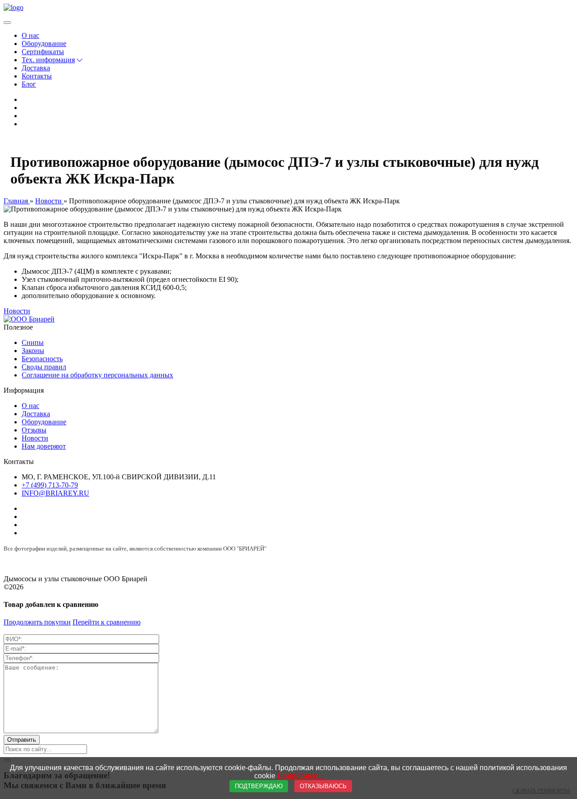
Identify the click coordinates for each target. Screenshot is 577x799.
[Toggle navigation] (7, 22)
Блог (29, 84)
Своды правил (44, 367)
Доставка (36, 68)
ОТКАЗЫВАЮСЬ (323, 786)
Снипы (33, 342)
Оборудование (44, 43)
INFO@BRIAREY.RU (55, 493)
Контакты (37, 76)
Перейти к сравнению (107, 622)
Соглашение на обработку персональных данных (97, 375)
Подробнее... (300, 776)
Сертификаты (43, 51)
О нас (30, 35)
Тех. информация (48, 60)
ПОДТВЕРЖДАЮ (259, 786)
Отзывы (34, 430)
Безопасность (42, 359)
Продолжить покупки (37, 622)
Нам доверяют (44, 446)
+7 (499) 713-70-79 (50, 485)
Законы (33, 350)
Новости (17, 311)
